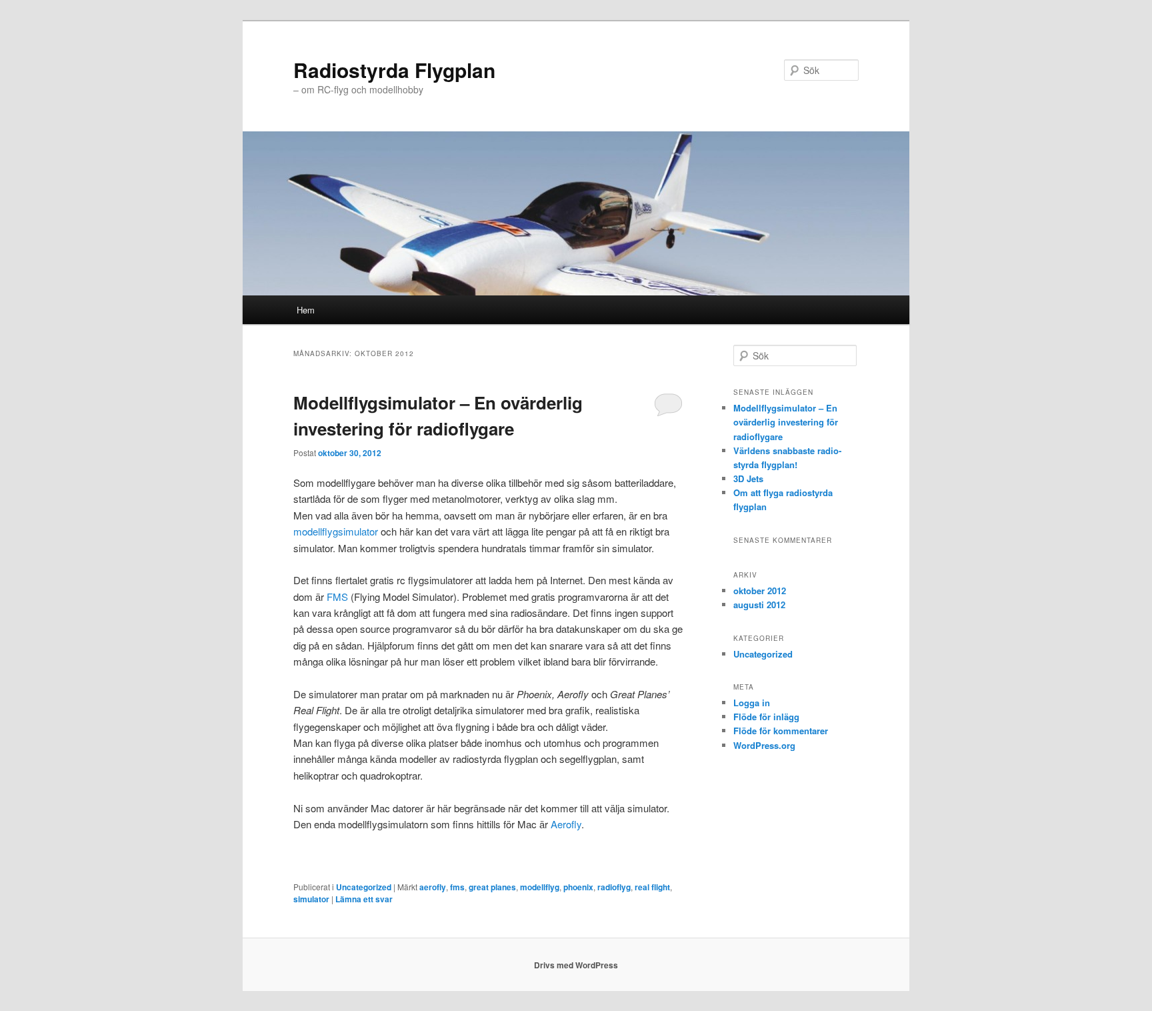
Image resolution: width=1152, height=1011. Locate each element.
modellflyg (539, 887)
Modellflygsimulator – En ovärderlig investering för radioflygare (785, 421)
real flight (652, 887)
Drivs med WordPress (576, 965)
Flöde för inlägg (766, 716)
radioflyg (614, 887)
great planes (492, 887)
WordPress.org (764, 745)
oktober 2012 (759, 590)
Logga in (751, 702)
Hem (306, 309)
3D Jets (748, 478)
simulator (311, 899)
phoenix (578, 887)
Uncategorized (363, 887)
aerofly (432, 887)
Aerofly (566, 824)
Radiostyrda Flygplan (394, 69)
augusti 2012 (759, 604)
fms (457, 887)
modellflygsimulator (335, 531)
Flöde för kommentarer (780, 730)
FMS (337, 597)
